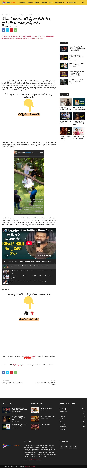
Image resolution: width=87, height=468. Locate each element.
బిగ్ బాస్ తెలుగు (58, 2)
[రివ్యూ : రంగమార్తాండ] (35, 410)
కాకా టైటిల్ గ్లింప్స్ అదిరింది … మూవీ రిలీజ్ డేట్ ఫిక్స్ (76, 80)
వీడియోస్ (51, 2)
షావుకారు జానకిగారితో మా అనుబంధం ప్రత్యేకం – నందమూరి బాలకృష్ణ (76, 73)
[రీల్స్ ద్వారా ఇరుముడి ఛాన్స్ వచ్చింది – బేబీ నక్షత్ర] (64, 66)
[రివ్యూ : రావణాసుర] (35, 427)
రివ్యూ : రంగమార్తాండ (46, 408)
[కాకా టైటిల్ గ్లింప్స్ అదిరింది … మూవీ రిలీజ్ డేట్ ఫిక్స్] (64, 82)
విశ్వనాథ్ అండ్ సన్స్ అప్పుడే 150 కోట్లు (78, 137)
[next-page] (63, 88)
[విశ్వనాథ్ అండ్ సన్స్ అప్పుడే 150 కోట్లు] (79, 131)
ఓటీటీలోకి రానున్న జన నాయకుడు (65, 137)
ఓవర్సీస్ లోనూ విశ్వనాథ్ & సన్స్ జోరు (65, 108)
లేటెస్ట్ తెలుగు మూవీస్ (29, 114)
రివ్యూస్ (30, 2)
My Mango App (17, 365)
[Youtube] (75, 447)
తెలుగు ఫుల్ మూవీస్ (29, 319)
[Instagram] (66, 446)
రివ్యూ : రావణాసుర (46, 424)
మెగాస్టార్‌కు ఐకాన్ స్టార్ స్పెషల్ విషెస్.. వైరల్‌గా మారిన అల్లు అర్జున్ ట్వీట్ (77, 48)
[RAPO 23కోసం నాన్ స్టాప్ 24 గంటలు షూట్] (79, 102)
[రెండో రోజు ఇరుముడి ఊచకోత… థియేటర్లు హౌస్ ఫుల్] (64, 57)
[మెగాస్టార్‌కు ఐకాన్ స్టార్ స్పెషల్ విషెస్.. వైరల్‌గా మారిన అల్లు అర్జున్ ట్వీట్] (64, 49)
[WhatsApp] (15, 30)
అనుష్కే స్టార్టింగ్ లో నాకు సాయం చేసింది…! (12, 383)
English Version (71, 2)
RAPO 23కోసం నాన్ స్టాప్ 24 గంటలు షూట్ (79, 108)
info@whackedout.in (36, 460)
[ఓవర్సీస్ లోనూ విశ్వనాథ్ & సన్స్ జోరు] (66, 102)
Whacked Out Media (30, 466)
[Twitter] (7, 30)
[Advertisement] (43, 9)
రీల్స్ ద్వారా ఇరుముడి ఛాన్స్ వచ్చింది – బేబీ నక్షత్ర (76, 64)
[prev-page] (61, 88)
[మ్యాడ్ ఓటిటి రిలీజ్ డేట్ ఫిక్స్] (35, 419)
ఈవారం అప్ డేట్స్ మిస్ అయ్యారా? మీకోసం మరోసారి (45, 383)
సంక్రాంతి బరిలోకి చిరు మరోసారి (65, 122)
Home (3, 15)
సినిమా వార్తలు (22, 2)
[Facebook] (3, 30)
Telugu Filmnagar (29, 356)
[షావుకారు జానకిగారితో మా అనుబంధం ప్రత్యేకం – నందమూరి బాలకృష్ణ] (64, 74)
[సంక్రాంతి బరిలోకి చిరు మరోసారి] (66, 116)
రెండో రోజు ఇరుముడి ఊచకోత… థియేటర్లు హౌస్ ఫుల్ (76, 56)
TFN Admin (5, 26)
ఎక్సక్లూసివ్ (43, 2)
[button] (83, 2)
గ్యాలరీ (36, 2)
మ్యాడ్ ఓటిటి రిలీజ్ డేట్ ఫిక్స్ (48, 416)
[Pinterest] (11, 30)
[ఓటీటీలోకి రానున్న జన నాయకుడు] (66, 131)
